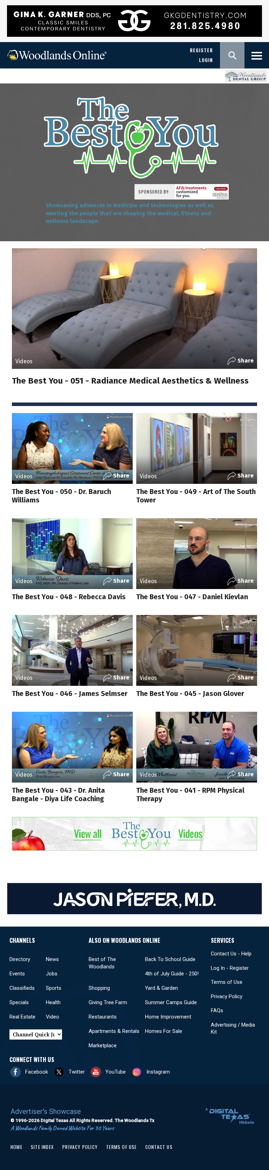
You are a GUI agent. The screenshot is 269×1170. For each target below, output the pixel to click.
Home (16, 1146)
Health (53, 1002)
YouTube (115, 1072)
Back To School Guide (170, 959)
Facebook (36, 1072)
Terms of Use (226, 982)
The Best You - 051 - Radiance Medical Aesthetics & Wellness (130, 381)
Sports (53, 988)
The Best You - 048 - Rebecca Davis (69, 597)
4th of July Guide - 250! (172, 974)
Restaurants (103, 1017)
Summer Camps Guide (171, 1002)
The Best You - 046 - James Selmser (69, 693)
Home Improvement (168, 1017)
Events (17, 974)
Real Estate (22, 1017)
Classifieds (22, 988)
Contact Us (159, 1146)
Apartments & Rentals (114, 1031)
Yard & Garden (161, 988)
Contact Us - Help (231, 954)
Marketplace (103, 1045)
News (52, 959)
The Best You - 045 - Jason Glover (190, 693)
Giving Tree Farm (108, 1002)
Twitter (77, 1072)
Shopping (99, 988)
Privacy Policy (226, 996)
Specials (19, 1002)
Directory (19, 959)
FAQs (217, 1010)
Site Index (42, 1146)
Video (52, 1017)
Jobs (51, 974)
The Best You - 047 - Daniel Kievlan (192, 597)
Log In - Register (230, 968)
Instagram (158, 1072)
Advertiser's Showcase (46, 1111)
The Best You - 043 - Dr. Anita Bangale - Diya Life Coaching (58, 794)
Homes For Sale (163, 1031)
